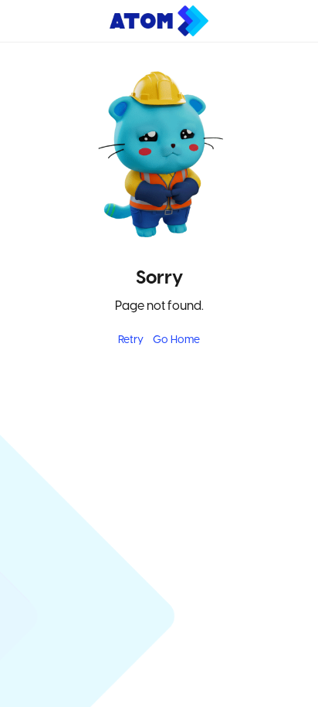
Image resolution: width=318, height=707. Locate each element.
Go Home (176, 340)
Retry (131, 340)
